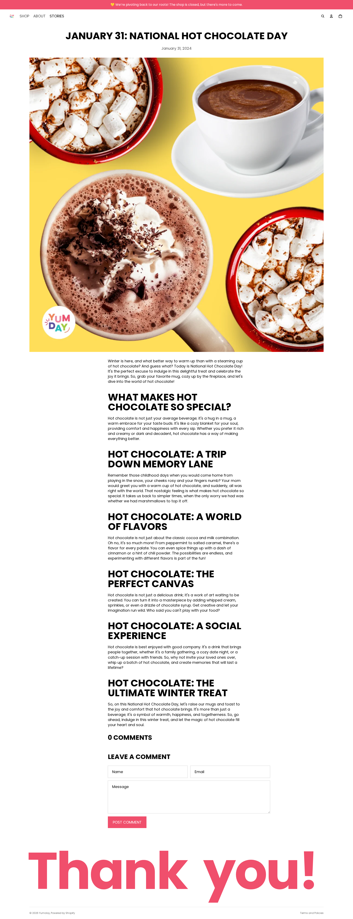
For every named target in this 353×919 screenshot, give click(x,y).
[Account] (331, 16)
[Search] (322, 16)
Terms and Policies (312, 913)
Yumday (44, 913)
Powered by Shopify (63, 913)
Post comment (127, 822)
